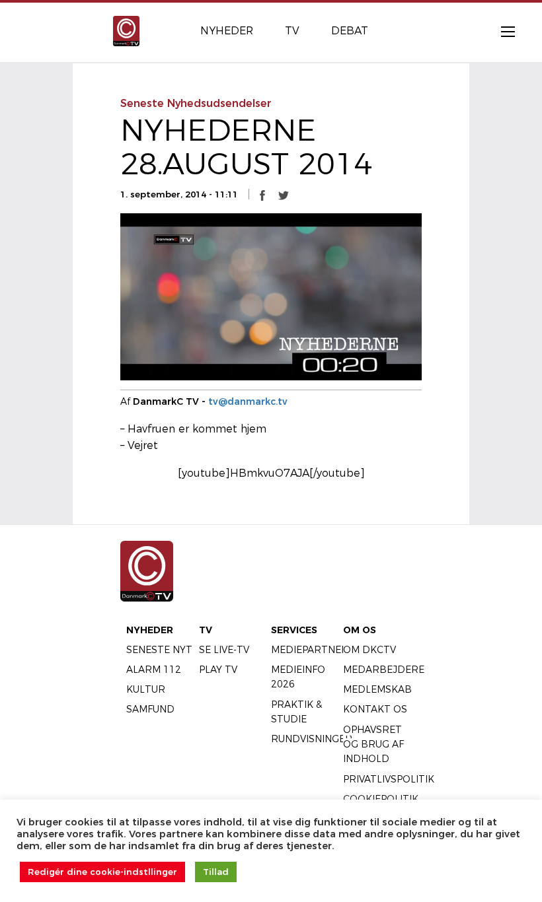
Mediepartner (309, 650)
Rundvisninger (311, 739)
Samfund (150, 709)
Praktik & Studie (296, 712)
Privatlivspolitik (388, 779)
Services (294, 630)
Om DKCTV (369, 650)
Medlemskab (377, 689)
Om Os (359, 630)
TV (205, 630)
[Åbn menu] (501, 31)
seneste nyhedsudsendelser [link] (196, 103)
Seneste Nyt (159, 650)
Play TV (218, 670)
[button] (262, 194)
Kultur (145, 689)
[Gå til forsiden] (126, 30)
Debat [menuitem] (349, 30)
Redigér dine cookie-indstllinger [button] (102, 871)
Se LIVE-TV (224, 650)
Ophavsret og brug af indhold (373, 744)
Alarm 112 (153, 670)
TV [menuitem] (292, 30)
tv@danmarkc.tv (248, 401)
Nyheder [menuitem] (226, 30)
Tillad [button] (216, 871)
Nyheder (149, 630)
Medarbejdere (383, 670)
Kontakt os (375, 709)
